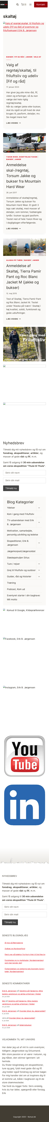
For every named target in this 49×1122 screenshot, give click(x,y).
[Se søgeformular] (17, 4)
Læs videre (13, 123)
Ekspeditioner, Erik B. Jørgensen (18, 543)
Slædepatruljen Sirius (18, 557)
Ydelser (11, 507)
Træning (11, 583)
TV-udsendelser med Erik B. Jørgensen (20, 522)
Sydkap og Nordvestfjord (15, 949)
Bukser (9, 57)
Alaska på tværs (14, 260)
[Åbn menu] (30, 4)
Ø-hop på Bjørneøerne (14, 943)
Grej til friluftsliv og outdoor (21, 570)
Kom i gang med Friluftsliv (20, 514)
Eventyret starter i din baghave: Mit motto (23, 597)
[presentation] (24, 37)
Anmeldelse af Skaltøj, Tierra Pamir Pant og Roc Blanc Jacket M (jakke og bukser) (23, 277)
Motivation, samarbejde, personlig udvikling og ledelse (22, 532)
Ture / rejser (13, 564)
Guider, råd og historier (19, 576)
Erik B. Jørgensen (9, 991)
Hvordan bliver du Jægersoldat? (32, 1011)
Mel (3, 1001)
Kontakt (40, 4)
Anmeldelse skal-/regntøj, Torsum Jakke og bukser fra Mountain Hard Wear (23, 176)
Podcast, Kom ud (16, 589)
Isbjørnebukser (25, 1025)
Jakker (29, 57)
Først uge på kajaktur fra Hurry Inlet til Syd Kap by (25, 954)
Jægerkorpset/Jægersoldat (21, 551)
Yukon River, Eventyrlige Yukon (21, 157)
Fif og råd (19, 57)
